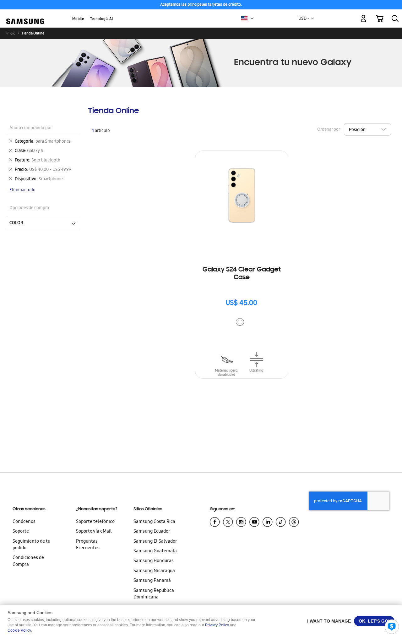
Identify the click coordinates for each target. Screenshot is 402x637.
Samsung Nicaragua (154, 571)
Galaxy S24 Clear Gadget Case (242, 273)
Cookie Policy (19, 630)
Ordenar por (328, 129)
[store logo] (25, 15)
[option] (240, 322)
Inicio (10, 33)
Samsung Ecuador (151, 531)
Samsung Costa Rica (154, 522)
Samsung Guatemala (155, 551)
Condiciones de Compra (28, 561)
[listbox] (241, 322)
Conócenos (24, 522)
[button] (252, 18)
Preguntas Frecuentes (88, 545)
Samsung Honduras (153, 561)
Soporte (21, 531)
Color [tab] (16, 223)
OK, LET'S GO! (374, 621)
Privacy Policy (217, 625)
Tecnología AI (101, 19)
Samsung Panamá (152, 581)
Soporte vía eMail (94, 531)
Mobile (78, 19)
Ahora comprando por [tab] (30, 128)
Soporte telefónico (95, 522)
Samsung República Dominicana (153, 594)
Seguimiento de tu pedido (31, 545)
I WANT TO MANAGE (329, 621)
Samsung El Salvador (155, 541)
